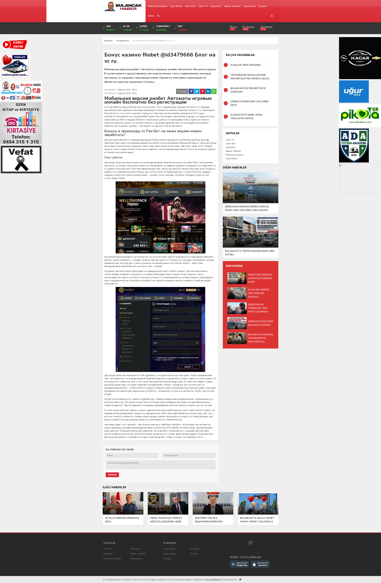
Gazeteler (266, 27)
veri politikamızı (213, 579)
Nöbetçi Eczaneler (234, 154)
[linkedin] (208, 91)
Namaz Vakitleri (233, 151)
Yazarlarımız (232, 158)
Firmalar (167, 558)
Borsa (233, 27)
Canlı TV (230, 139)
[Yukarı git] (375, 577)
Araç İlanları (169, 548)
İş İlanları (195, 548)
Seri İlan (194, 553)
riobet (158, 116)
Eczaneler (249, 27)
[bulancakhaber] (123, 6)
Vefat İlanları (169, 553)
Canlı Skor (231, 143)
